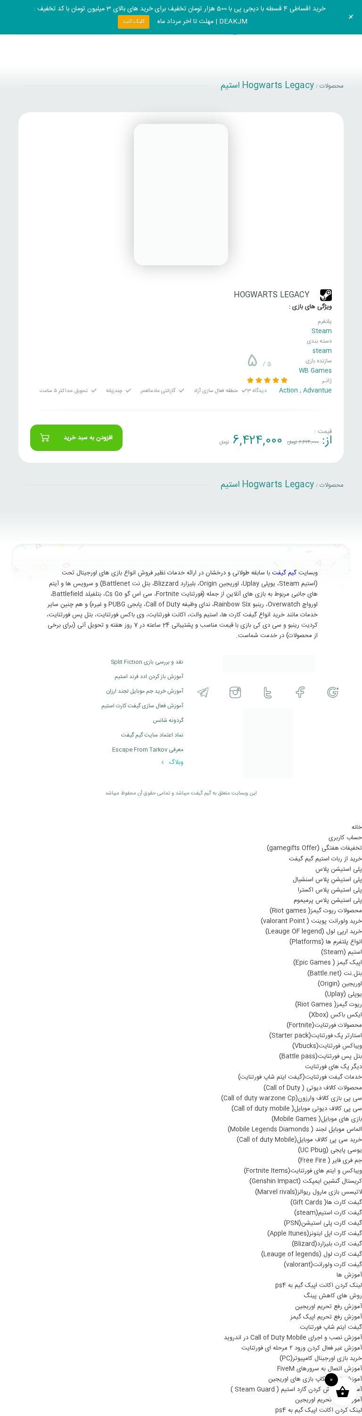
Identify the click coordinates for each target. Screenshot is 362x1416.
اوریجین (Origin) (340, 984)
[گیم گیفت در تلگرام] (203, 692)
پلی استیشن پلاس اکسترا (330, 890)
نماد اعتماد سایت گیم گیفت (152, 735)
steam (322, 351)
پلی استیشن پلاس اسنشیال (327, 880)
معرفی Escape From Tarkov (147, 749)
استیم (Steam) (341, 952)
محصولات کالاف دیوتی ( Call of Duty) (312, 1088)
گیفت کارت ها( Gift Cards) (326, 1202)
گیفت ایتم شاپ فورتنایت (331, 1327)
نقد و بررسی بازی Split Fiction (147, 662)
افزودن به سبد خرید (88, 438)
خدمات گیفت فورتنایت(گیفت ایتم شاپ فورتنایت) (300, 1077)
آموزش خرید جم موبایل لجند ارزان (144, 691)
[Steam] (326, 295)
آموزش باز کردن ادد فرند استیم (149, 676)
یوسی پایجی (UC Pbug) (330, 1150)
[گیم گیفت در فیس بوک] (300, 692)
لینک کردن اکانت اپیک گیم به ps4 (318, 1285)
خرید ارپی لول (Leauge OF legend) (313, 931)
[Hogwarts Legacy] (181, 194)
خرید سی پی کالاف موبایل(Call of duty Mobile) (299, 1140)
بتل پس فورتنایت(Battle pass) (320, 1056)
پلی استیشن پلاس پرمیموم (328, 900)
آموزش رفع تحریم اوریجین (328, 1306)
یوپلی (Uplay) (343, 994)
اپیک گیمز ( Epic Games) (327, 963)
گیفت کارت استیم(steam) (328, 1213)
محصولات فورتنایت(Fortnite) (324, 1025)
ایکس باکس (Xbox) (335, 1015)
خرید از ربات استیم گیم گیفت (325, 859)
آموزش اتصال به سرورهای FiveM (319, 1369)
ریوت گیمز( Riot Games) (328, 1004)
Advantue (317, 390)
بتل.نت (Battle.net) (334, 973)
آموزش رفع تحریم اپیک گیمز (326, 1317)
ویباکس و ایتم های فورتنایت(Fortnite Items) (303, 1171)
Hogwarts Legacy (272, 295)
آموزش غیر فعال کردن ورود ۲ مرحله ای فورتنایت (301, 1348)
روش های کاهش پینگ (333, 1296)
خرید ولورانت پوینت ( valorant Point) (311, 921)
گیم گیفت (284, 573)
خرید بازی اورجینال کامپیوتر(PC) (321, 1358)
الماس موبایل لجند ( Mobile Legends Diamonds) (295, 1129)
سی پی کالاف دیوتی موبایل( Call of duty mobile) (296, 1109)
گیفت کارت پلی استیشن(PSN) (323, 1223)
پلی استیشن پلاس (338, 869)
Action (288, 390)
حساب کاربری (345, 838)
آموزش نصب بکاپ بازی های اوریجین (315, 1379)
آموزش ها (349, 1275)
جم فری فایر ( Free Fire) (330, 1160)
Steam (322, 331)
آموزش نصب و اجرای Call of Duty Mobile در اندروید (293, 1338)
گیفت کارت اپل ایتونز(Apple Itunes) (314, 1233)
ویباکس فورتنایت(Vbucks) (327, 1046)
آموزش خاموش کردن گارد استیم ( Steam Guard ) (296, 1389)
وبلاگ (175, 762)
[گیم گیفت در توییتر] (268, 692)
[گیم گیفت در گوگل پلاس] (333, 692)
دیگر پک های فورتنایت (333, 1067)
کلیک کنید (134, 21)
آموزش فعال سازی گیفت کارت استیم (142, 706)
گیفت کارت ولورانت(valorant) (323, 1265)
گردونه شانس (168, 720)
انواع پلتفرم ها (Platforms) (325, 942)
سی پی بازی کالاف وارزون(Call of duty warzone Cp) (291, 1098)
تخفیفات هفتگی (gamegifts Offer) (314, 848)
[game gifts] (268, 664)
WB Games (315, 371)
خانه (357, 827)
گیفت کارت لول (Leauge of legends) (311, 1254)
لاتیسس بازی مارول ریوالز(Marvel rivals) (308, 1192)
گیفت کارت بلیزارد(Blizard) (327, 1244)
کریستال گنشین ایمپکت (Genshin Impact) (305, 1181)
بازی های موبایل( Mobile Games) (317, 1119)
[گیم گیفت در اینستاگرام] (235, 692)
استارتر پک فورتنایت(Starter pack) (315, 1036)
